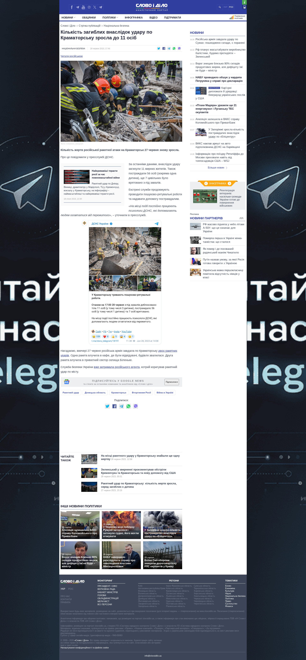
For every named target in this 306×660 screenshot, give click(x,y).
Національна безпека (116, 25)
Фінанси (229, 606)
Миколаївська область (177, 598)
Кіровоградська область (177, 591)
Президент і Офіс (107, 586)
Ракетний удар (71, 392)
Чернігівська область (204, 603)
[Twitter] (95, 7)
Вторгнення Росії (141, 392)
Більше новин (216, 167)
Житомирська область (149, 601)
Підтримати (172, 17)
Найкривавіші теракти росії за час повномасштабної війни (106, 174)
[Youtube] (83, 7)
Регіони (174, 580)
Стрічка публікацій (89, 25)
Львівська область (175, 596)
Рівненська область (175, 606)
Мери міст (103, 601)
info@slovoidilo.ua (153, 656)
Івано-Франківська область (179, 586)
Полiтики (109, 17)
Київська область (174, 588)
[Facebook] (72, 7)
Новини (67, 17)
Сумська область (202, 586)
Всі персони (105, 604)
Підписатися (172, 382)
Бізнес (228, 586)
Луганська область (175, 593)
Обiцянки (89, 17)
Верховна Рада (106, 589)
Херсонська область (203, 593)
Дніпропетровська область (151, 596)
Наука (228, 593)
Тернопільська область (205, 588)
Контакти (66, 599)
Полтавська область (176, 603)
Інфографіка (134, 17)
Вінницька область (147, 591)
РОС (231, 7)
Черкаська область (203, 598)
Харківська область (203, 591)
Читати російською (72, 56)
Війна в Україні (165, 392)
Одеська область (174, 601)
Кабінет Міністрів (108, 592)
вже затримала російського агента (117, 367)
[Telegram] (77, 7)
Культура (229, 591)
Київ (140, 586)
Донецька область (95, 392)
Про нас (65, 596)
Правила (65, 602)
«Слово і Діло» (81, 640)
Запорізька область (147, 606)
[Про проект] (244, 2)
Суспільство (231, 603)
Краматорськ (118, 392)
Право (228, 601)
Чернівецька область (204, 601)
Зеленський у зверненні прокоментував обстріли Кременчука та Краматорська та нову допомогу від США (138, 473)
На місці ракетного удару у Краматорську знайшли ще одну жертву (140, 457)
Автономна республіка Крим (151, 588)
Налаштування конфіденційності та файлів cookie (85, 647)
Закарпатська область (149, 603)
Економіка (230, 588)
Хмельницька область (204, 596)
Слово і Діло (68, 25)
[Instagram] (89, 7)
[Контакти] (244, 7)
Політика (229, 598)
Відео (153, 17)
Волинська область (147, 593)
